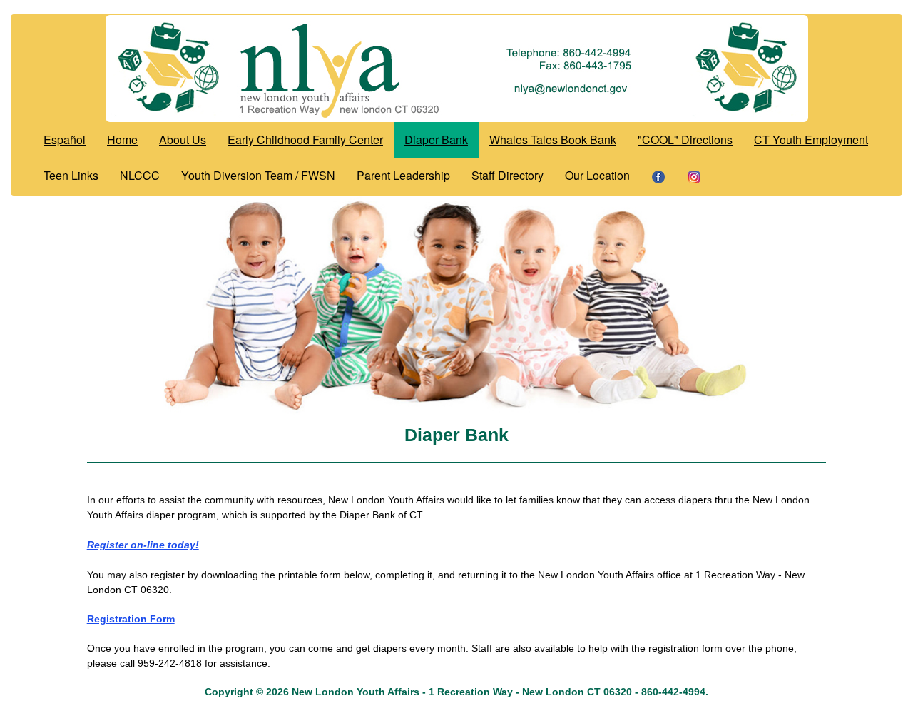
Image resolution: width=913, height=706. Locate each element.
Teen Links (71, 175)
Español (65, 139)
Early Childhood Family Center (305, 139)
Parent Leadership (403, 175)
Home (122, 139)
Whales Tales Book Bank (552, 139)
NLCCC (140, 175)
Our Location (597, 175)
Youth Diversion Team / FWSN (258, 175)
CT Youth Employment (811, 139)
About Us (182, 139)
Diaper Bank (436, 139)
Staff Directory (507, 175)
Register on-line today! (143, 544)
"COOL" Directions (685, 139)
